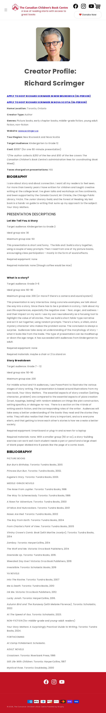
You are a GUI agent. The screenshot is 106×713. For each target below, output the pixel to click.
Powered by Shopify (55, 707)
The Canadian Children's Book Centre (30, 707)
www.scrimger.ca (28, 130)
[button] (6, 10)
